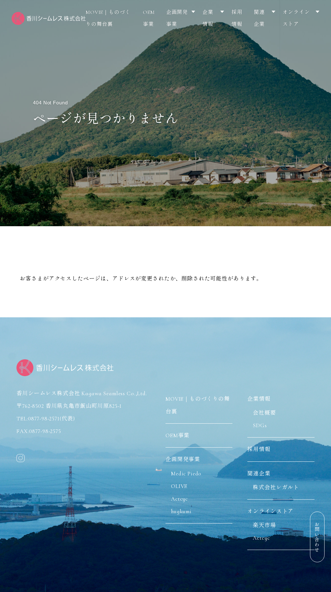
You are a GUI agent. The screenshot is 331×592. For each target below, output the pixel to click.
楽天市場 (264, 525)
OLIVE (179, 486)
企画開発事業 (177, 18)
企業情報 (207, 18)
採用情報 (236, 18)
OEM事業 (149, 18)
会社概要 (264, 412)
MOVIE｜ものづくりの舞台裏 (108, 18)
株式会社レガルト (276, 487)
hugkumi (181, 511)
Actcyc (179, 498)
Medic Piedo (186, 473)
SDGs (260, 425)
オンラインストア (296, 18)
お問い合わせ (317, 537)
